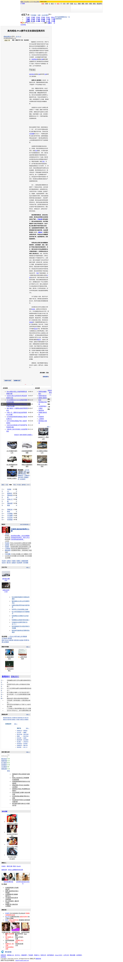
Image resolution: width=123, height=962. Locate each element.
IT (61, 3)
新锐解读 (21, 920)
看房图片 (14, 719)
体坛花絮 (4, 811)
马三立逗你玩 (14, 913)
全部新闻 (79, 955)
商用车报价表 (42, 395)
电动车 (35, 328)
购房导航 (9, 719)
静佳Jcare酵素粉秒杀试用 (15, 869)
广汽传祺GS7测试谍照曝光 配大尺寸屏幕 (19, 708)
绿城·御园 (19, 747)
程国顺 (14, 620)
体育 (46, 3)
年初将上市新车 (12, 478)
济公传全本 (21, 913)
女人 (75, 3)
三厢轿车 (26, 475)
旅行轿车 (21, 477)
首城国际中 (19, 745)
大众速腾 (10, 515)
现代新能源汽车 (16, 626)
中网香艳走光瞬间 (12, 823)
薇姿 (14, 866)
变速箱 (31, 322)
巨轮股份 (4, 764)
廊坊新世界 (19, 739)
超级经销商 (25, 561)
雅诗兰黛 (9, 866)
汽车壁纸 (23, 24)
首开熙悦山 (19, 743)
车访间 (7, 543)
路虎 (3, 640)
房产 (68, 3)
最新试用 (4, 869)
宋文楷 (14, 597)
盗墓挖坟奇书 (24, 916)
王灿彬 (14, 622)
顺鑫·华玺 (25, 745)
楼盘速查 (5, 717)
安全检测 (19, 562)
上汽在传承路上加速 (22, 609)
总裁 (42, 59)
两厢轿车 (20, 475)
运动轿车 (22, 479)
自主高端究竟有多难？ (23, 620)
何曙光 (14, 605)
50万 (19, 473)
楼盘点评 (22, 717)
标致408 (9, 493)
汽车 (64, 3)
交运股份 (4, 766)
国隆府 (18, 736)
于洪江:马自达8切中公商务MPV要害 (20, 543)
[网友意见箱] (6, 954)
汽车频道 (33, 15)
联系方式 (43, 955)
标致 (33, 59)
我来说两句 (7, 36)
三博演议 (7, 548)
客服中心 (37, 955)
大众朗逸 (10, 513)
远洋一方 (25, 747)
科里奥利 (41, 416)
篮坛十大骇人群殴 (12, 846)
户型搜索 (14, 717)
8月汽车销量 (20, 556)
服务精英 (7, 550)
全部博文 (3, 957)
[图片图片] (32, 69)
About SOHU (58, 955)
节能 (37, 273)
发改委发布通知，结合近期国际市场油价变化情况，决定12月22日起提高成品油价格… (20, 537)
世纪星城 (25, 743)
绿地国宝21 (19, 730)
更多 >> (48, 426)
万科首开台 (25, 741)
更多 (8, 771)
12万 (19, 471)
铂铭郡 (24, 738)
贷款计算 (26, 717)
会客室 (7, 545)
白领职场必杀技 (14, 916)
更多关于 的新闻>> (23, 434)
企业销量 (7, 557)
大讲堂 (7, 533)
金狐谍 (14, 562)
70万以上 (23, 473)
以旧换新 (6, 642)
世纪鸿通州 (25, 739)
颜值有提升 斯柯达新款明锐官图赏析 (18, 698)
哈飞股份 (4, 762)
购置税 (50, 23)
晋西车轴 (4, 760)
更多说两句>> (50, 392)
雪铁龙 (35, 59)
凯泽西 (10, 638)
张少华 (14, 611)
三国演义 (12, 921)
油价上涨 (20, 636)
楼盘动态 (5, 719)
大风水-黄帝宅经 (13, 920)
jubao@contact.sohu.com (22, 960)
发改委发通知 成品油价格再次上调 (20, 546)
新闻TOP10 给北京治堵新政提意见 (20, 545)
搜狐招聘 (24, 955)
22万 (25, 471)
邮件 (86, 3)
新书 (6, 920)
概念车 (39, 339)
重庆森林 (14, 601)
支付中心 (17, 955)
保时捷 (11, 640)
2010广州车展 (23, 524)
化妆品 (4, 866)
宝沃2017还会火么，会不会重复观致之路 (19, 710)
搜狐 (21, 1)
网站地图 (72, 955)
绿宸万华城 (25, 734)
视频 (79, 3)
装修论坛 (22, 719)
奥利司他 (41, 410)
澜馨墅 (24, 732)
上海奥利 (41, 418)
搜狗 (23, 3)
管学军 (14, 609)
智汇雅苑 (19, 741)
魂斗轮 (9, 562)
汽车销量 (31, 133)
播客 (83, 3)
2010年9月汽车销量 (10, 556)
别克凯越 (10, 519)
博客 (90, 3)
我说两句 (99, 3)
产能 (43, 161)
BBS (94, 3)
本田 (15, 636)
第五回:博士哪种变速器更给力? (20, 548)
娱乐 (52, 3)
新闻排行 (6, 676)
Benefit (19, 866)
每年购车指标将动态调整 (19, 630)
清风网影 (14, 616)
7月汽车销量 (28, 556)
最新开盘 (9, 717)
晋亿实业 (4, 758)
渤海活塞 (4, 768)
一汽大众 (11, 636)
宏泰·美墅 (19, 738)
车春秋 (7, 546)
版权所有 (38, 958)
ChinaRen (27, 1)
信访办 (4, 562)
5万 (26, 470)
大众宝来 (10, 517)
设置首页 (3, 955)
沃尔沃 (7, 640)
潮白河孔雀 (19, 734)
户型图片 (18, 719)
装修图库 (26, 719)
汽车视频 (25, 562)
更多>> (50, 14)
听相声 (7, 913)
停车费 (26, 640)
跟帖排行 (15, 676)
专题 (39, 15)
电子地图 (18, 717)
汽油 (45, 324)
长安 (36, 150)
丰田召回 (16, 640)
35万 (28, 471)
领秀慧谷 (25, 730)
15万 (22, 471)
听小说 (7, 916)
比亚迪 (21, 640)
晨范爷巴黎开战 (8, 881)
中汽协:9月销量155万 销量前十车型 (21, 554)
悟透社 (19, 561)
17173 (32, 1)
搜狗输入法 (10, 955)
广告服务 (30, 955)
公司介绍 (66, 955)
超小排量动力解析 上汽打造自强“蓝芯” (18, 692)
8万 (28, 470)
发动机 (33, 309)
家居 (71, 3)
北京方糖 (19, 732)
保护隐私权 (50, 955)
